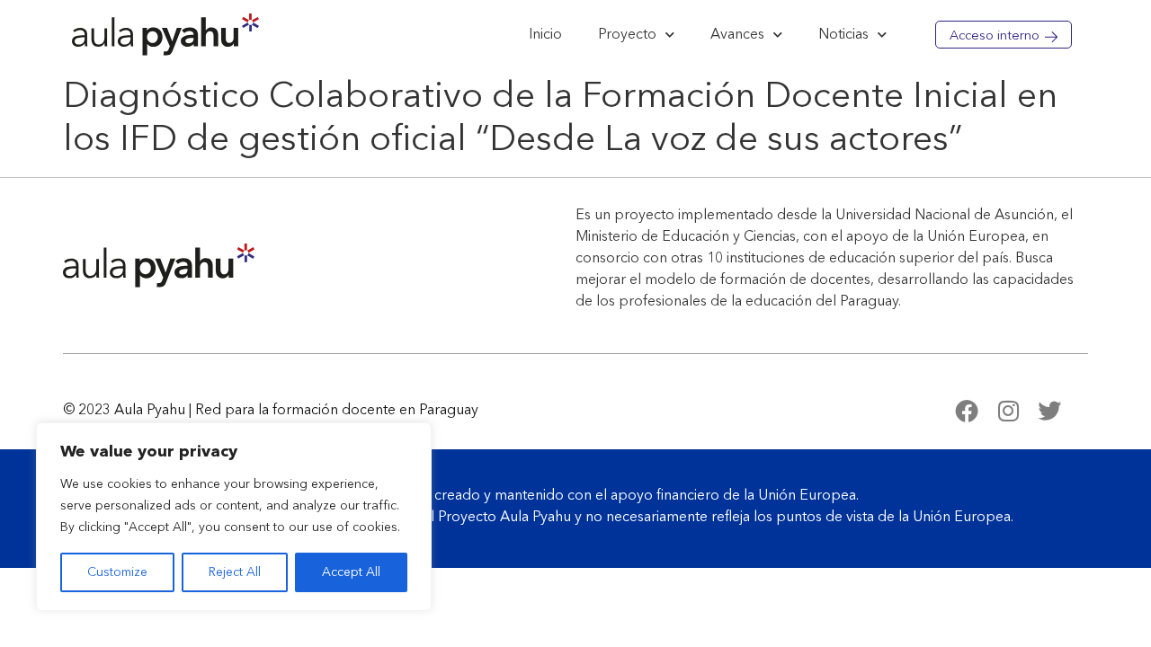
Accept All (351, 572)
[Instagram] (1008, 410)
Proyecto (627, 35)
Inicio (545, 35)
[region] (234, 516)
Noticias (843, 35)
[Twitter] (1049, 410)
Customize (117, 572)
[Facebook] (966, 410)
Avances (737, 35)
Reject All (235, 572)
